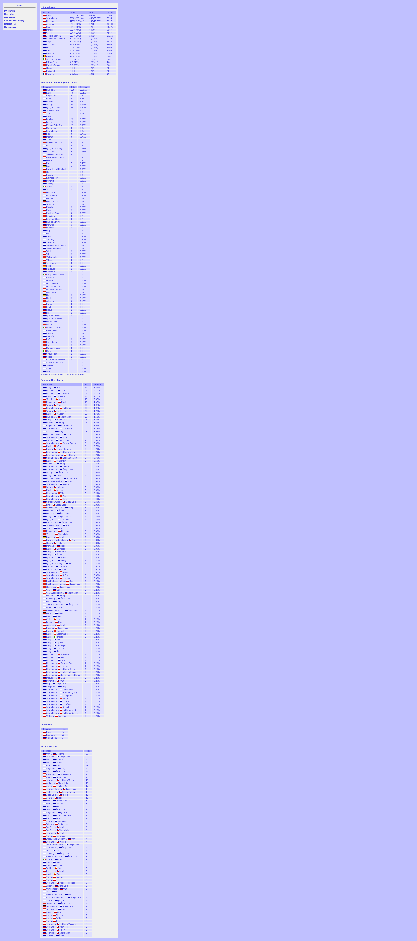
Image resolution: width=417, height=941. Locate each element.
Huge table (9, 14)
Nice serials (9, 17)
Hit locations (10, 24)
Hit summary (10, 27)
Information (9, 11)
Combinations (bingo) (14, 21)
